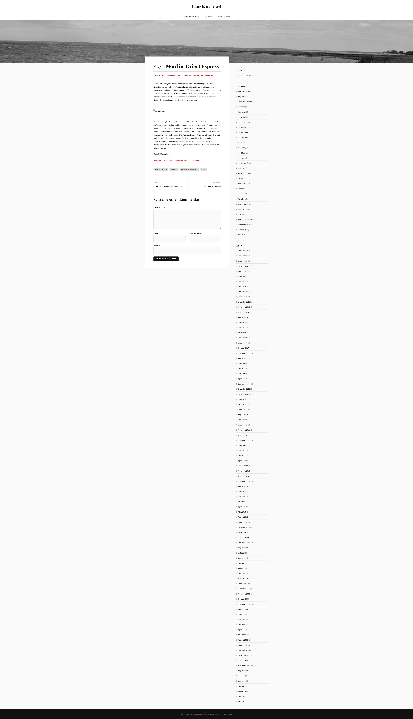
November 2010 (244, 471)
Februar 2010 (243, 517)
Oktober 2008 (243, 599)
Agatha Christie (161, 169)
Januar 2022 (242, 261)
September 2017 (244, 353)
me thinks (241, 153)
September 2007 (244, 665)
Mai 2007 (241, 686)
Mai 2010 (241, 502)
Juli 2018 (241, 322)
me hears (241, 117)
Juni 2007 (241, 681)
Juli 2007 (241, 676)
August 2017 (243, 358)
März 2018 (242, 333)
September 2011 (244, 440)
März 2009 (242, 573)
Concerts (241, 107)
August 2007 (243, 671)
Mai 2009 (241, 563)
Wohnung (242, 230)
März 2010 (242, 512)
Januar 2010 (242, 522)
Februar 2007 (243, 701)
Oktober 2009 (243, 537)
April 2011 (242, 461)
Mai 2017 (241, 368)
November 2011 (244, 430)
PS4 (239, 178)
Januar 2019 (242, 297)
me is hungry (242, 127)
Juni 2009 (241, 558)
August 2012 (243, 414)
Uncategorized (243, 204)
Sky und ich (242, 183)
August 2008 (243, 609)
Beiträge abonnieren (243, 75)
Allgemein (242, 96)
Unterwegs (242, 209)
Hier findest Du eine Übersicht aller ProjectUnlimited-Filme (176, 160)
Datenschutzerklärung (191, 16)
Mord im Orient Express (189, 169)
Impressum (208, 16)
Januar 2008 (242, 645)
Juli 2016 (241, 373)
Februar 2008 (243, 640)
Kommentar (159, 208)
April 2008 (242, 630)
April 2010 (242, 507)
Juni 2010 (241, 496)
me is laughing (243, 132)
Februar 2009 (243, 578)
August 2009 (243, 548)
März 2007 (242, 696)
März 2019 (242, 286)
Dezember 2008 (244, 589)
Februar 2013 (243, 404)
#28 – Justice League (212, 186)
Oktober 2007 (243, 660)
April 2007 (242, 691)
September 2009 (244, 543)
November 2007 (244, 655)
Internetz (241, 112)
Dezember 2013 (244, 389)
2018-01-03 (175, 75)
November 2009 (244, 532)
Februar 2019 (243, 292)
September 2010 (244, 481)
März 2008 (242, 635)
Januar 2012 (242, 425)
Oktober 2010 (243, 476)
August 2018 (243, 317)
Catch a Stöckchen (245, 101)
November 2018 (244, 307)
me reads (241, 148)
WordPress (198, 714)
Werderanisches (244, 224)
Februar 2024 (243, 251)
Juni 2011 (241, 450)
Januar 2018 (242, 343)
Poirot (203, 169)
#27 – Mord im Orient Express (186, 66)
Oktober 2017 (243, 348)
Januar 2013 (242, 409)
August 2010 (243, 486)
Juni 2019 (241, 281)
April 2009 (242, 568)
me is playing (243, 137)
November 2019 (244, 266)
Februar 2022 (243, 256)
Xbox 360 (241, 235)
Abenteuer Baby (244, 91)
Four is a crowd (206, 6)
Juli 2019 (241, 276)
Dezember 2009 (244, 527)
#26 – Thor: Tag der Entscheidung (167, 186)
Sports (240, 189)
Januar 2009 (242, 583)
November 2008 (244, 594)
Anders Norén (227, 714)
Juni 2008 (241, 619)
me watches (191, 75)
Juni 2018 (241, 327)
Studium (241, 194)
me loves (241, 142)
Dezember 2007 (244, 650)
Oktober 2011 (243, 435)
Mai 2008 (241, 624)
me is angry (242, 122)
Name (156, 233)
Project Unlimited (223, 16)
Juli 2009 (241, 553)
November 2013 (244, 394)
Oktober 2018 (243, 312)
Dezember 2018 (244, 302)
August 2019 (243, 271)
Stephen (160, 75)
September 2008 (244, 604)
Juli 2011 (241, 445)
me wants (241, 158)
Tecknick (241, 199)
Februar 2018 (243, 338)
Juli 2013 (241, 399)
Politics (241, 168)
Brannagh (174, 169)
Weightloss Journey (245, 219)
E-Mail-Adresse (196, 233)
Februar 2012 (243, 420)
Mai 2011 (241, 455)
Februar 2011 (243, 466)
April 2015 (242, 379)
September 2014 (244, 384)
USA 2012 (242, 214)
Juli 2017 (241, 363)
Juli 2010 (241, 491)
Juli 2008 (241, 614)
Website (156, 245)
